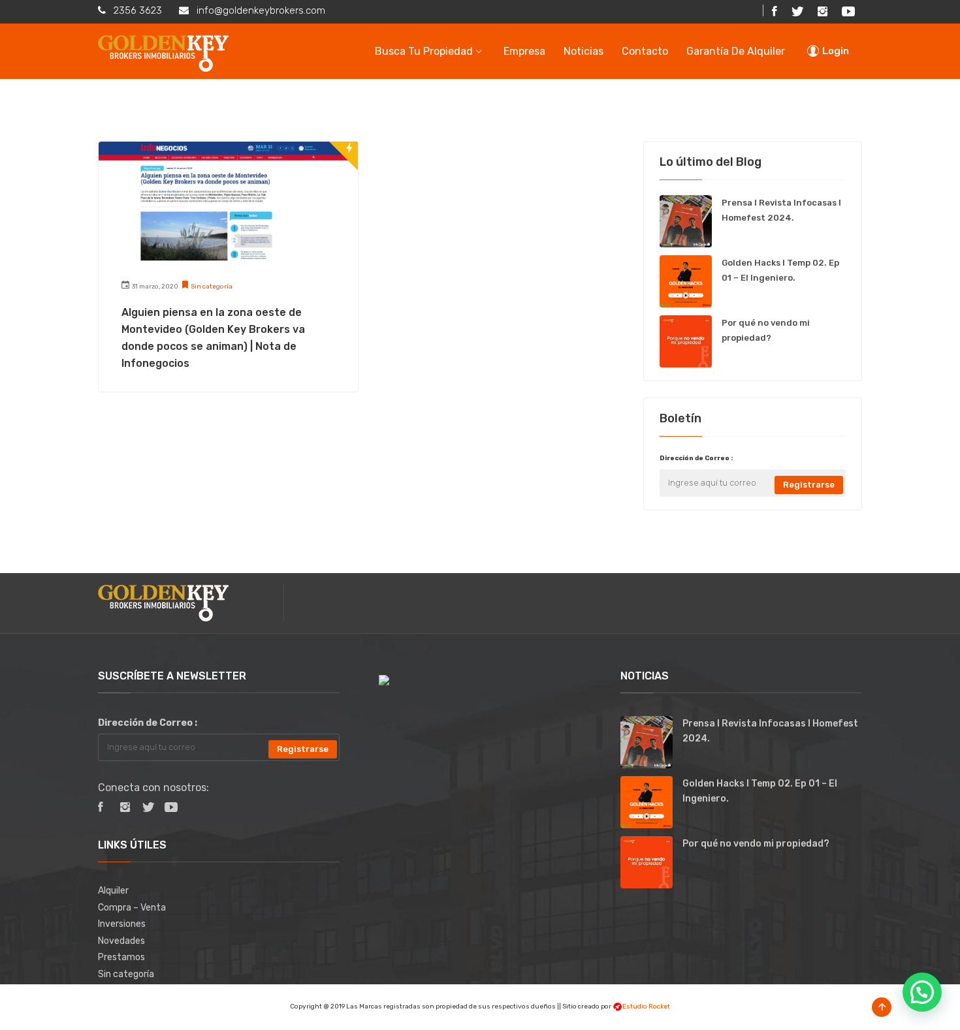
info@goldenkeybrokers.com (261, 10)
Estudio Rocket (646, 1006)
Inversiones (122, 923)
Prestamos (121, 957)
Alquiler (113, 890)
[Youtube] (169, 808)
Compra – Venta (132, 907)
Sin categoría (211, 286)
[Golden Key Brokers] (163, 51)
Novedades (121, 940)
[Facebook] (774, 12)
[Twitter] (797, 12)
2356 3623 (138, 10)
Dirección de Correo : (696, 458)
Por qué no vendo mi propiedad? (755, 843)
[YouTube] (848, 12)
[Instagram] (822, 12)
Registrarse (809, 485)
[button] (922, 992)
